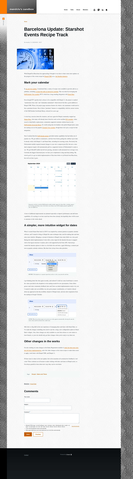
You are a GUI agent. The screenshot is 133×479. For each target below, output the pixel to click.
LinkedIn (103, 10)
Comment (26, 412)
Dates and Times (42, 374)
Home (25, 21)
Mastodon (99, 10)
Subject (26, 404)
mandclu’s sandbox (22, 9)
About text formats (75, 426)
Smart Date (33, 384)
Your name (27, 396)
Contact (107, 10)
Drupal (95, 10)
